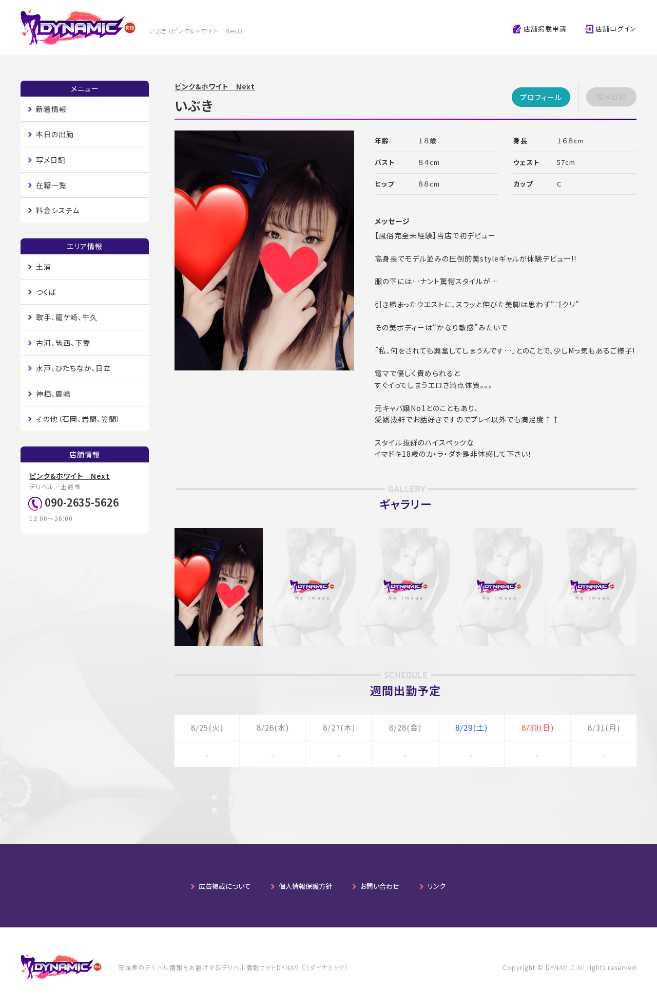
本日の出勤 (55, 134)
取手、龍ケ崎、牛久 (67, 317)
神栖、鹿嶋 (53, 393)
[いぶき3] (405, 534)
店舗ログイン (614, 28)
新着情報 (51, 109)
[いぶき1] (219, 534)
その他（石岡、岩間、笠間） (78, 419)
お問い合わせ (379, 886)
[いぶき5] (592, 534)
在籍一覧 (51, 185)
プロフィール (541, 97)
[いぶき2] (312, 534)
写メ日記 (51, 160)
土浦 (43, 267)
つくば (46, 292)
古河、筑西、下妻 (63, 343)
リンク (437, 886)
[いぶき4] (499, 534)
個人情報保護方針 (305, 886)
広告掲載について (224, 886)
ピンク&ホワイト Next (215, 86)
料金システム (58, 210)
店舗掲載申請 (544, 28)
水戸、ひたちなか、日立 (73, 368)
